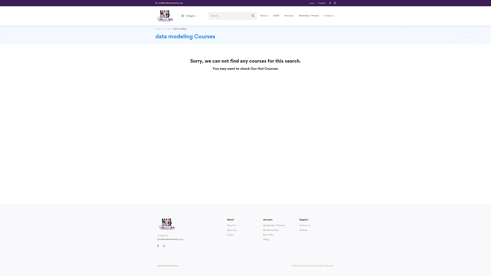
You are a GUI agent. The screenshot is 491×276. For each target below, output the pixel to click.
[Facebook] (158, 246)
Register (322, 3)
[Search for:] (232, 16)
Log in (312, 3)
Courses (167, 29)
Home (158, 29)
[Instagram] (164, 246)
